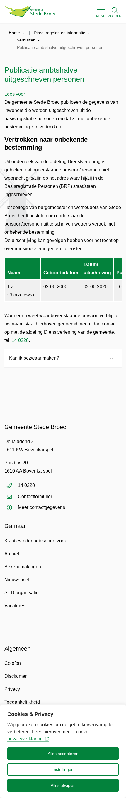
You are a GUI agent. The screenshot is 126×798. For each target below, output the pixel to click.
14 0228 (20, 340)
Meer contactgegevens (41, 507)
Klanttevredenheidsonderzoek (35, 540)
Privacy (12, 689)
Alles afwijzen (63, 785)
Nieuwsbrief (16, 579)
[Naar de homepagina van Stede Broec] (30, 11)
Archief (11, 553)
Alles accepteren (63, 753)
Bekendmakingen (22, 566)
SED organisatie (21, 592)
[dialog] (63, 751)
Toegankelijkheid (22, 701)
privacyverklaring (25, 738)
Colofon (12, 663)
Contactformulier (35, 496)
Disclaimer (15, 676)
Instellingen (63, 769)
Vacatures (14, 605)
